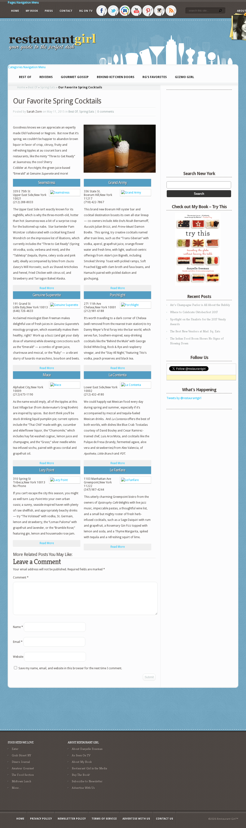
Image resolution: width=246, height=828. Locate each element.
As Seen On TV (81, 755)
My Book (32, 10)
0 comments (105, 111)
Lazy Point (46, 470)
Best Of (32, 87)
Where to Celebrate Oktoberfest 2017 (194, 312)
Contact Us (164, 818)
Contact (66, 10)
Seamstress (46, 182)
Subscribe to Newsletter (87, 781)
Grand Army (117, 182)
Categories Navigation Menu (27, 67)
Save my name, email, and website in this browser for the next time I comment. (70, 668)
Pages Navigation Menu (23, 2)
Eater (15, 749)
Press (49, 10)
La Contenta (117, 375)
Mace (47, 375)
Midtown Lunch (21, 781)
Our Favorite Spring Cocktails (57, 101)
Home (15, 10)
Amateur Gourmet (23, 768)
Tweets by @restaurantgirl (183, 398)
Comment (21, 577)
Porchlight (117, 295)
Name (18, 627)
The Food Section (23, 775)
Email (18, 642)
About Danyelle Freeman (87, 749)
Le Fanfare (117, 470)
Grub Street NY (21, 755)
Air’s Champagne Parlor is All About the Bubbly (200, 305)
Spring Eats (47, 87)
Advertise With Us (83, 788)
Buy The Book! (81, 775)
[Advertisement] (196, 442)
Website (18, 656)
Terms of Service (104, 818)
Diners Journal (21, 762)
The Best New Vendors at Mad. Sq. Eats (195, 331)
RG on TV (85, 10)
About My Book (82, 762)
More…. (16, 788)
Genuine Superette (47, 295)
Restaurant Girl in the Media (89, 768)
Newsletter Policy (72, 818)
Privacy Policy (41, 818)
